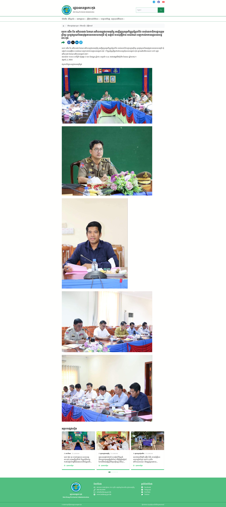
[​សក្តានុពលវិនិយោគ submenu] (123, 18)
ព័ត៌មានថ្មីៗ (83, 26)
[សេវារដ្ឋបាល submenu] (85, 18)
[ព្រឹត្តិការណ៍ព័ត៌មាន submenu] (99, 18)
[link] (78, 450)
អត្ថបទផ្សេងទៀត (69, 428)
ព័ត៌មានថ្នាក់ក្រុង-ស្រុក (73, 26)
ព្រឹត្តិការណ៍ (90, 26)
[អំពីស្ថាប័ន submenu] (75, 18)
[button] (69, 42)
